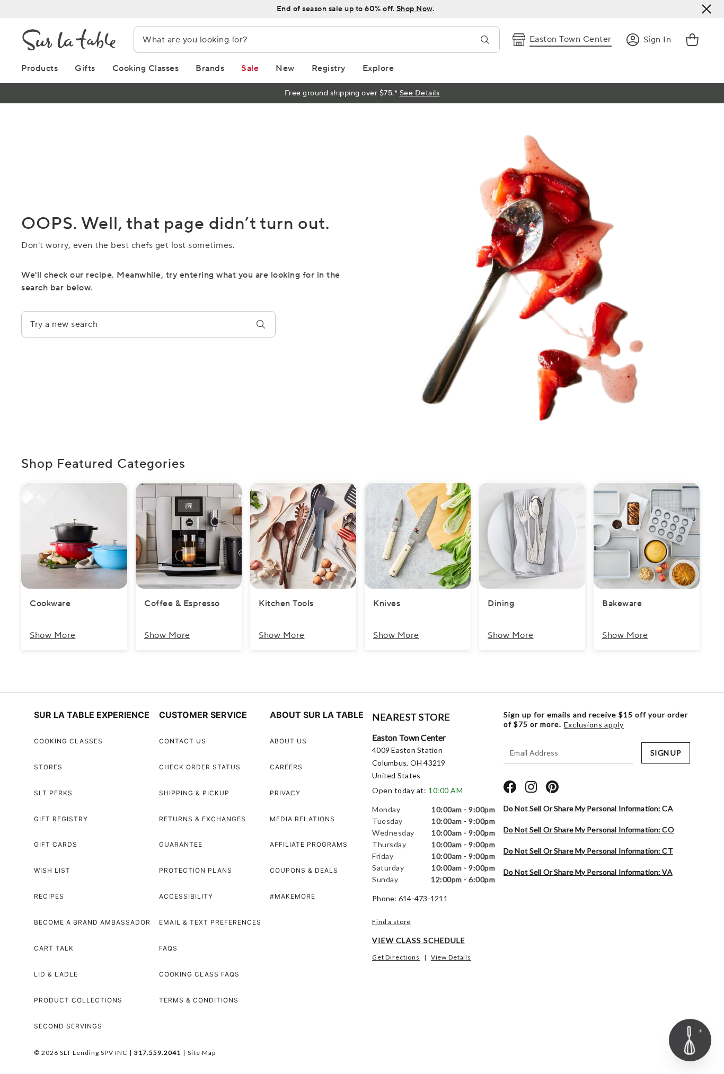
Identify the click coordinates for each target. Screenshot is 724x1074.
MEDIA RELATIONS (302, 819)
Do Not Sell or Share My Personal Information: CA (588, 808)
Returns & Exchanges (202, 819)
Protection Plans (195, 870)
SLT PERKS (53, 793)
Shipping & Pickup (194, 793)
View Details (451, 957)
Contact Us (182, 741)
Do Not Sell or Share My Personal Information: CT (588, 850)
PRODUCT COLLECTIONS (78, 1000)
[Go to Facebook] (510, 786)
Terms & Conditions (199, 1000)
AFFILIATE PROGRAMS (309, 844)
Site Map (202, 1053)
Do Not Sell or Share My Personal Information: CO (589, 829)
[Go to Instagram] (531, 786)
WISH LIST (52, 870)
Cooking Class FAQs (199, 974)
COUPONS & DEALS (304, 870)
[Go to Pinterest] (552, 786)
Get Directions (396, 957)
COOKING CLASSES (68, 741)
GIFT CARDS (55, 844)
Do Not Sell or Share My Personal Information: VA (588, 871)
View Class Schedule (418, 940)
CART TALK (54, 948)
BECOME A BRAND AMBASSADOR (92, 922)
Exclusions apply (594, 725)
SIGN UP (665, 752)
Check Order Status (200, 767)
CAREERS (286, 767)
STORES (48, 767)
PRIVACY (285, 793)
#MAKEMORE (292, 896)
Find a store (391, 922)
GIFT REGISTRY (61, 819)
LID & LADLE (56, 974)
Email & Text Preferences (210, 922)
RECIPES (49, 896)
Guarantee (180, 844)
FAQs (168, 948)
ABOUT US (288, 741)
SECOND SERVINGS (68, 1026)
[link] (692, 39)
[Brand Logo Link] (69, 39)
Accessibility (186, 896)
